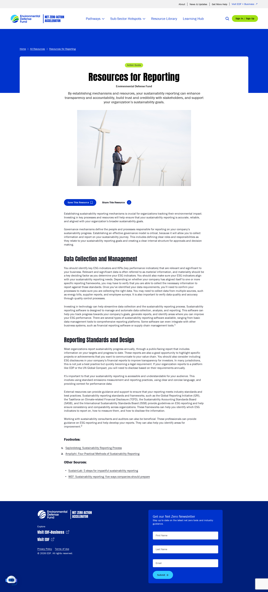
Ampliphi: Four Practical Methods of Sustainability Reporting (102, 453)
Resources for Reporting (62, 48)
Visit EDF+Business (51, 532)
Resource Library (164, 18)
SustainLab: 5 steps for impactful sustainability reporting (103, 470)
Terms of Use (62, 548)
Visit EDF (43, 539)
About (182, 4)
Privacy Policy (44, 548)
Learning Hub (193, 18)
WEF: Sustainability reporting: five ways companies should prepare (109, 476)
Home (23, 48)
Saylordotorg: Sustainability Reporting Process (93, 448)
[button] (11, 581)
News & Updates (198, 4)
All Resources (37, 48)
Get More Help (219, 4)
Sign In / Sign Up (245, 18)
